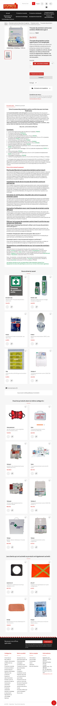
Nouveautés (7, 686)
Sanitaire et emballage (22, 16)
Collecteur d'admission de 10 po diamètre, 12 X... (15, 585)
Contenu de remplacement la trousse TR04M (14, 503)
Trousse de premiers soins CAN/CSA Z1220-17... (40, 374)
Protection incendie (21, 13)
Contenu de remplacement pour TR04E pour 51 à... (15, 466)
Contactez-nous (21, 664)
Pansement (14, 254)
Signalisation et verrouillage (8, 16)
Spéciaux (7, 698)
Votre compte (34, 653)
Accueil (8, 13)
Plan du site (20, 693)
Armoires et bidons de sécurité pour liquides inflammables (10, 669)
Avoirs (31, 663)
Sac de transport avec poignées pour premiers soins (15, 429)
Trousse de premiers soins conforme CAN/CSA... (38, 429)
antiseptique (35, 250)
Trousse (29, 258)
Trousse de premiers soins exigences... (38, 540)
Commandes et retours (8, 19)
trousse (13, 250)
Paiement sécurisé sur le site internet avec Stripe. (21, 676)
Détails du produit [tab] (20, 105)
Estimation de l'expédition (41, 88)
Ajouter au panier (41, 63)
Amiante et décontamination (49, 16)
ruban (19, 252)
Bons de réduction (34, 666)
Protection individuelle (35, 13)
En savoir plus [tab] (10, 105)
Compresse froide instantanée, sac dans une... (15, 337)
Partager (36, 82)
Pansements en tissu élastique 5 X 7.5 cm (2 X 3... (16, 622)
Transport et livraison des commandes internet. (22, 668)
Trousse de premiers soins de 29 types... (39, 466)
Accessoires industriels (35, 16)
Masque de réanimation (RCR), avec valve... (40, 337)
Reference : (32, 33)
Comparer (41, 77)
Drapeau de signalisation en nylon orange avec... (40, 585)
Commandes (33, 661)
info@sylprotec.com (47, 673)
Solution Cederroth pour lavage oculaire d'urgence (39, 300)
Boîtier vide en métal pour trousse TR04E (16, 540)
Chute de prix (8, 658)
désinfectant (46, 253)
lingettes (13, 253)
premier (14, 260)
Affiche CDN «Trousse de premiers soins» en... (15, 300)
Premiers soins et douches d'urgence (49, 13)
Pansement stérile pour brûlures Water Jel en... (39, 622)
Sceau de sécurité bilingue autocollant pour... (16, 374)
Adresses (32, 664)
